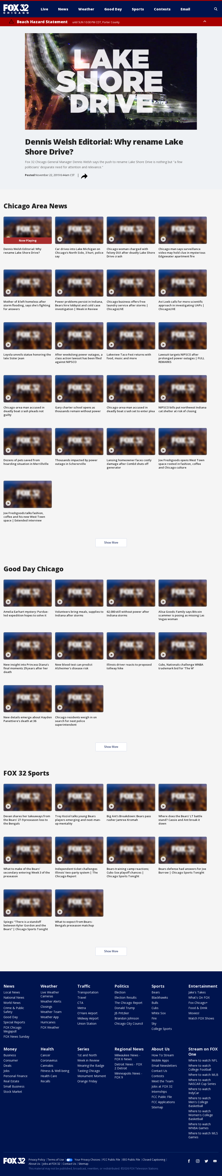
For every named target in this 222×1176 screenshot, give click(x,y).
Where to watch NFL (202, 1060)
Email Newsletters (164, 1065)
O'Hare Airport (87, 1013)
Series (83, 1049)
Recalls (45, 1081)
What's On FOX (199, 997)
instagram (197, 1161)
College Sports (162, 1029)
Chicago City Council (128, 1023)
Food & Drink (197, 1008)
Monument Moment (91, 1076)
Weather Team (51, 1012)
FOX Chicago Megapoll (12, 1029)
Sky (154, 1023)
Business (9, 1055)
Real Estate (11, 1081)
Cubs (155, 1008)
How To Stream (163, 1055)
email (215, 1161)
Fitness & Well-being (55, 1071)
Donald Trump (124, 1008)
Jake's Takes (197, 992)
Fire (154, 1018)
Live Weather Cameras (50, 994)
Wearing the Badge (90, 1065)
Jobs (6, 1071)
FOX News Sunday (16, 1036)
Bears (156, 992)
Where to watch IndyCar (199, 1091)
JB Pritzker (121, 1013)
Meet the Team (162, 1081)
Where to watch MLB (203, 1075)
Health (47, 1049)
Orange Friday (87, 1081)
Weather (49, 986)
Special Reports (14, 1022)
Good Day (10, 1017)
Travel (81, 997)
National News (13, 997)
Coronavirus (49, 1060)
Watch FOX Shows (201, 1018)
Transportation (87, 992)
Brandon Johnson (126, 1018)
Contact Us (159, 1071)
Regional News (129, 1049)
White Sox (159, 1013)
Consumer (10, 1060)
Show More (111, 542)
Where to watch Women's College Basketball (200, 1115)
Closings (46, 1006)
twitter (206, 1161)
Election (120, 992)
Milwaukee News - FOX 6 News (127, 1057)
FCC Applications (163, 1102)
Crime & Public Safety (13, 1010)
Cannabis (47, 1065)
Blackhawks (160, 997)
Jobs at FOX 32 (162, 1086)
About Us (161, 1049)
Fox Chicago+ (198, 1003)
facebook (189, 1161)
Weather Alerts (51, 1001)
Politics (121, 986)
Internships (159, 1091)
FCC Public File (162, 1097)
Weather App (50, 1017)
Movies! (193, 1013)
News (8, 986)
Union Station (86, 1023)
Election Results (125, 997)
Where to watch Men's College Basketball (199, 1102)
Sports (158, 986)
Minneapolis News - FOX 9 (128, 1075)
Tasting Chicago (88, 1071)
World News (12, 1003)
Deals (7, 1065)
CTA (80, 1003)
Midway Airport (88, 1018)
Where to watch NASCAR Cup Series (202, 1082)
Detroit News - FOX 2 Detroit (128, 1066)
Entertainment (202, 986)
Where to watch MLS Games (203, 1135)
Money (10, 1049)
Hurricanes (48, 1022)
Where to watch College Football (199, 1067)
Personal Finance (15, 1076)
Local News (11, 992)
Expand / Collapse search (216, 9)
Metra (81, 1008)
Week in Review (88, 1060)
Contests (158, 1076)
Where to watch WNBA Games (199, 1126)
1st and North (87, 1055)
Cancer (45, 1055)
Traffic (83, 986)
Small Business (13, 1086)
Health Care (49, 1076)
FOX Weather (50, 1027)
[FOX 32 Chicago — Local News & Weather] (17, 9)
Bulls (155, 1003)
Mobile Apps (160, 1060)
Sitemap (157, 1107)
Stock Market (12, 1091)
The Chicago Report (128, 1003)
